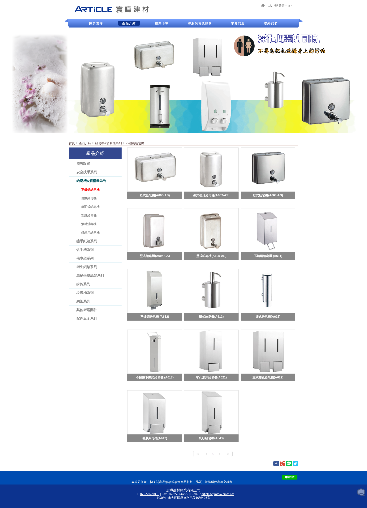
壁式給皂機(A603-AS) (268, 195)
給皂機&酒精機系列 (108, 143)
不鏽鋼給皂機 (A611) (268, 256)
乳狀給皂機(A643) (211, 438)
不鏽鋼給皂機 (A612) (154, 316)
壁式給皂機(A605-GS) (155, 256)
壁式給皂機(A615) (268, 316)
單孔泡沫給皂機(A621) (211, 377)
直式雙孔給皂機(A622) (268, 377)
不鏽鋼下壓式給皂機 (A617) (155, 377)
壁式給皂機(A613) (211, 316)
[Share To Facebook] (276, 463)
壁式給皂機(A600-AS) (155, 195)
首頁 (72, 143)
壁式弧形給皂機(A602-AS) (211, 195)
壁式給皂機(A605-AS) (211, 256)
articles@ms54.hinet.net (217, 494)
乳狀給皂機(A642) (154, 438)
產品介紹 (85, 143)
